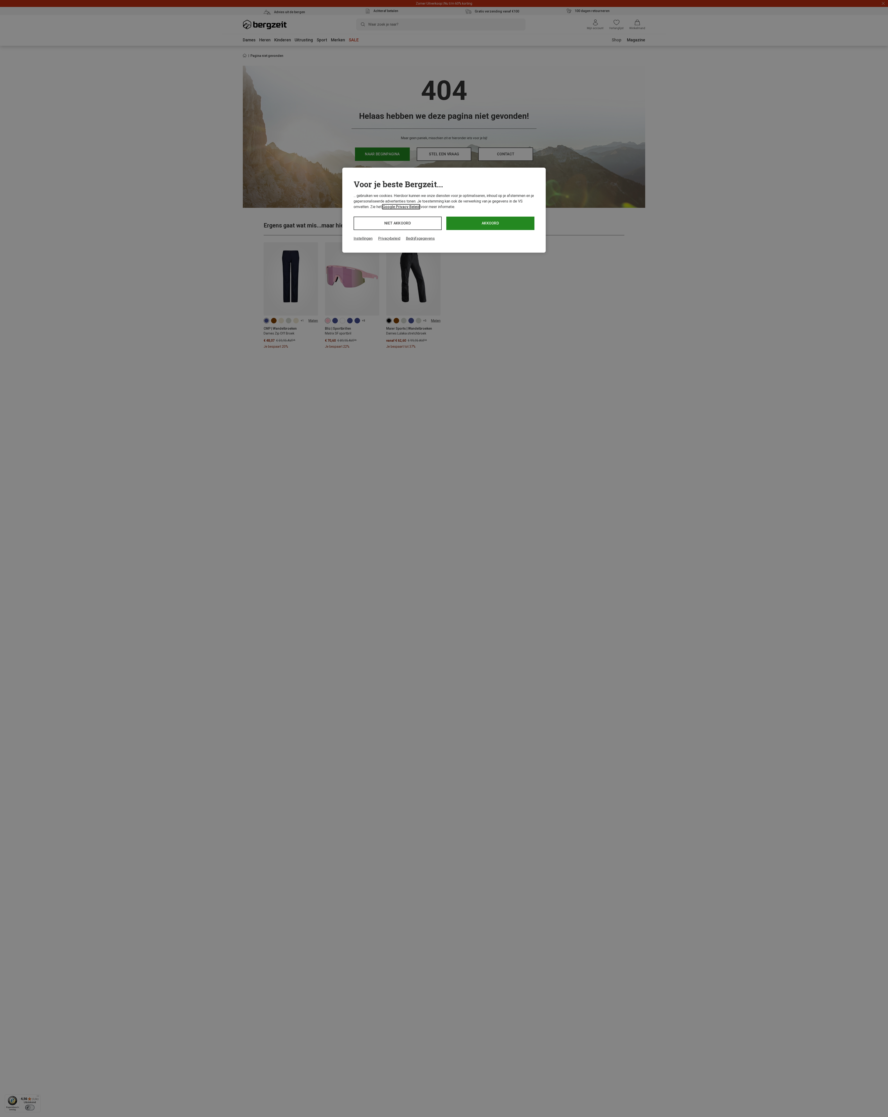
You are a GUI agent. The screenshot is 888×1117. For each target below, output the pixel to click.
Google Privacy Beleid (401, 207)
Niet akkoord (397, 223)
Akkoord (490, 223)
